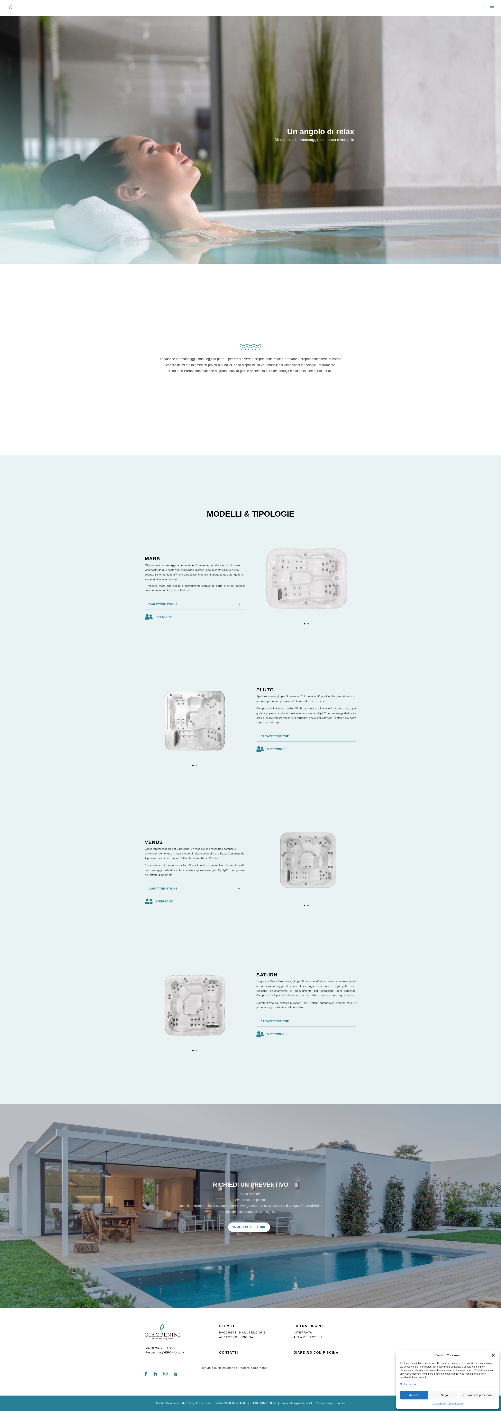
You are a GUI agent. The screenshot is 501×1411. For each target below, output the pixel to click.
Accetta (414, 1395)
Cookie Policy (439, 1403)
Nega (444, 1395)
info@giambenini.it (300, 1403)
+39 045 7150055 (266, 1403)
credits (341, 1403)
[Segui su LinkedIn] (175, 1374)
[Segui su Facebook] (146, 1374)
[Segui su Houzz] (155, 1374)
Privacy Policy (456, 1403)
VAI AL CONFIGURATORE (249, 1227)
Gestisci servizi (408, 1384)
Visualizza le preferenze (477, 1395)
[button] (493, 1355)
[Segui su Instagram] (165, 1374)
